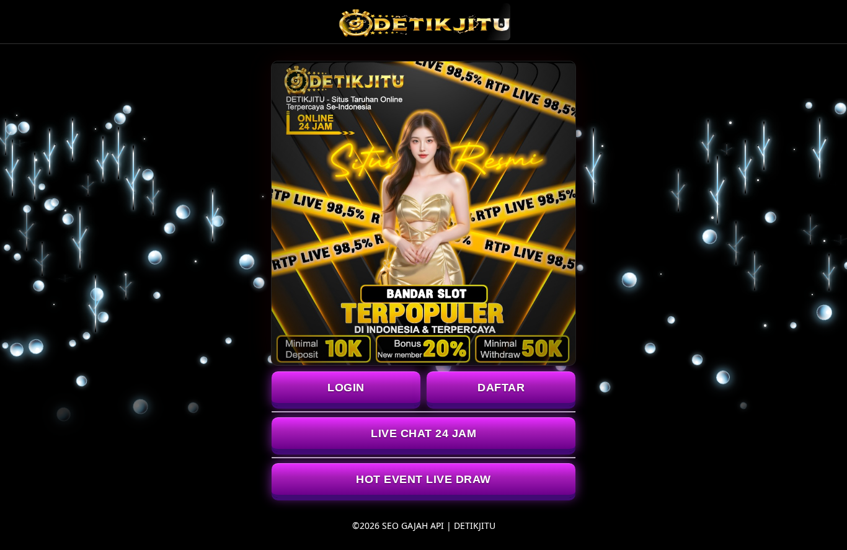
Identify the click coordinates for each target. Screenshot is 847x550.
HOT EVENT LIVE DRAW (423, 479)
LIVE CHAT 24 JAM (423, 433)
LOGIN (346, 387)
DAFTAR (501, 387)
